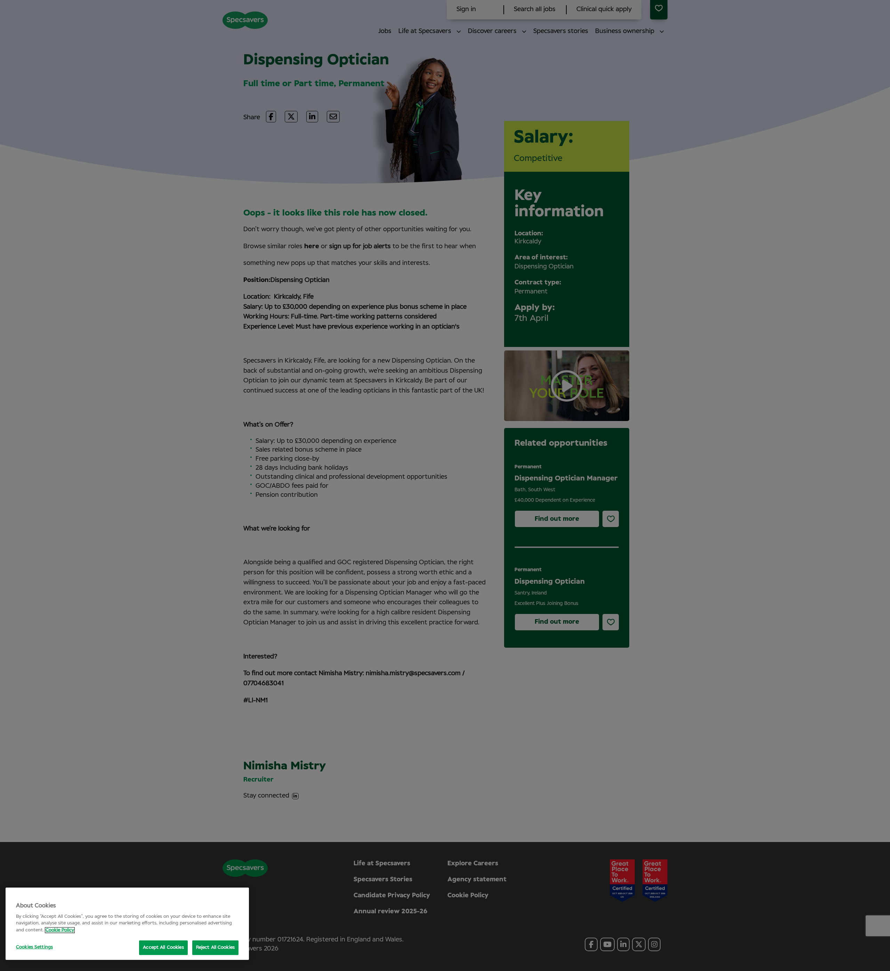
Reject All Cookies (215, 947)
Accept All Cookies (163, 947)
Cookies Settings (34, 947)
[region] (127, 924)
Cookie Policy (60, 930)
